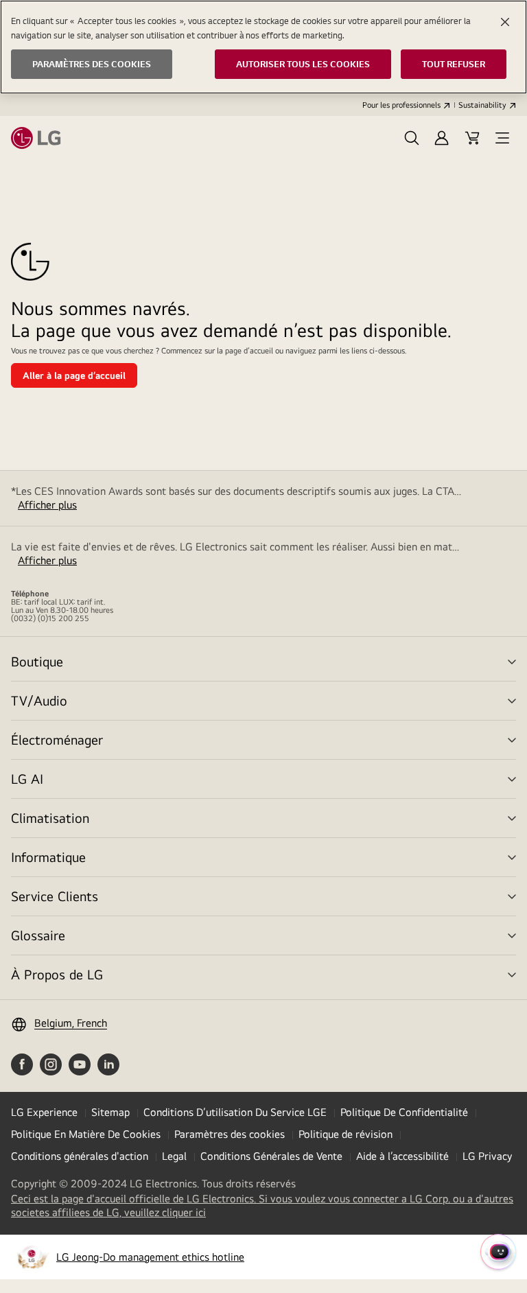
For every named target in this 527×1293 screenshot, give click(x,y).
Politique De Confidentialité (404, 1112)
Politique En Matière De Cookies (86, 1134)
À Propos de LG (57, 974)
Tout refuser (453, 64)
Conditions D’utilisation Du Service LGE (235, 1112)
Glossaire (38, 935)
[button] (411, 138)
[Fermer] (505, 22)
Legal (174, 1156)
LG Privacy (487, 1156)
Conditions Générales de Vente (271, 1156)
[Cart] (472, 138)
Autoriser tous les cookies (303, 64)
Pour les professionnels (401, 105)
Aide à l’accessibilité (402, 1156)
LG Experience (44, 1112)
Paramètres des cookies (229, 1134)
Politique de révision (345, 1134)
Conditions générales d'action (79, 1156)
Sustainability (482, 105)
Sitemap (110, 1112)
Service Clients (54, 896)
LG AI (27, 779)
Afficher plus (47, 504)
